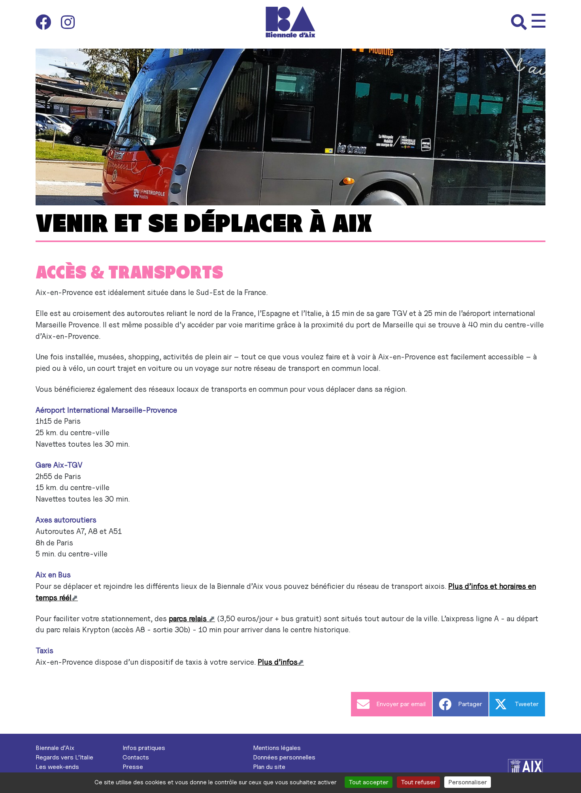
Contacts (136, 757)
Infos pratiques (144, 748)
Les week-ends (57, 766)
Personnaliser (467, 782)
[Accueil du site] (290, 21)
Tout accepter (369, 782)
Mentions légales (277, 748)
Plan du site (269, 766)
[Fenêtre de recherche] (521, 22)
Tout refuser (418, 782)
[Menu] (538, 21)
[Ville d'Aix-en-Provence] (525, 769)
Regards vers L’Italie (64, 757)
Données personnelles (284, 757)
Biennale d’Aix (55, 748)
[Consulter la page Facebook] (48, 22)
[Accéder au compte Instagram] (68, 22)
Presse (133, 766)
